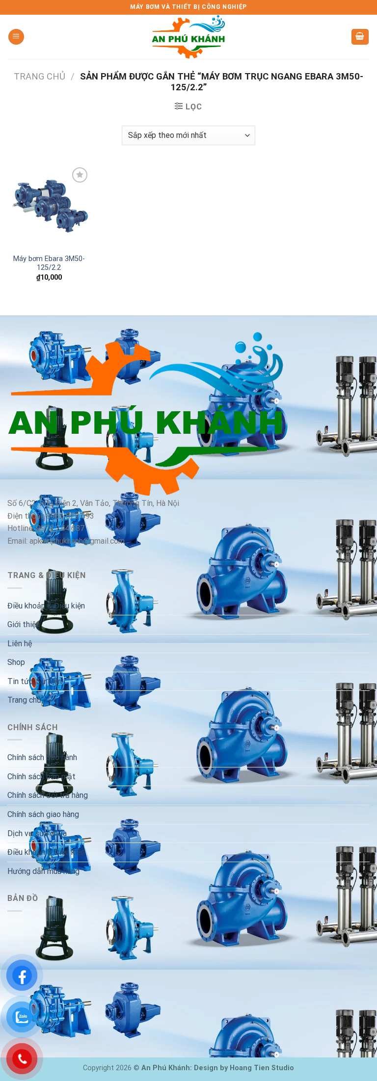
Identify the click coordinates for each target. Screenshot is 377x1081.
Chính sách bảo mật (41, 776)
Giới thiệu (23, 624)
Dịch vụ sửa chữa (37, 833)
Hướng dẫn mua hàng (43, 871)
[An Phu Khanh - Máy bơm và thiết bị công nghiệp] (188, 37)
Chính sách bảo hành (42, 757)
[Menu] (16, 37)
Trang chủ (39, 76)
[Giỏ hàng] (360, 37)
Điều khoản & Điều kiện (46, 605)
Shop (16, 662)
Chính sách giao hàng (43, 814)
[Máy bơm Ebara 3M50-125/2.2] (49, 206)
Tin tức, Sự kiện (34, 681)
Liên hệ (19, 643)
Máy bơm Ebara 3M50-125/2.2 (49, 263)
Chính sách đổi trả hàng (47, 795)
